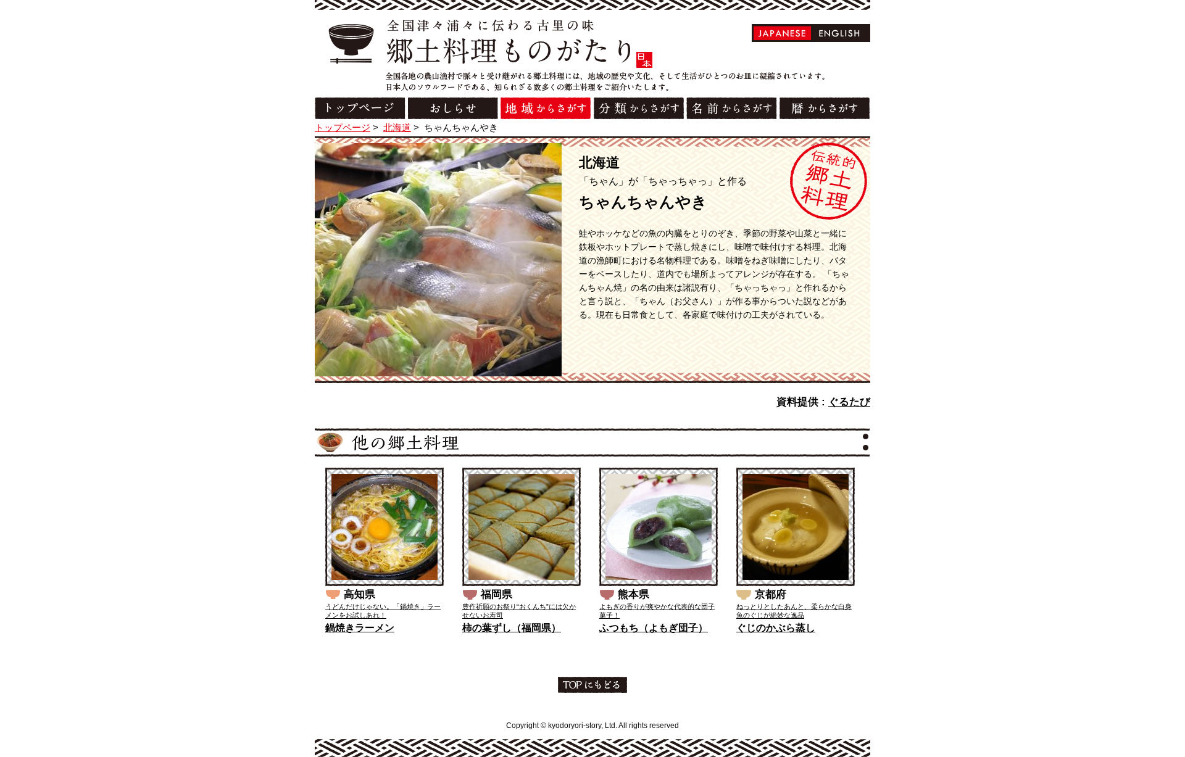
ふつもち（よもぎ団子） (653, 628)
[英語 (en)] (839, 33)
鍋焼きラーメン (359, 628)
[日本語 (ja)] (782, 33)
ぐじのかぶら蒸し (775, 628)
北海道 (397, 127)
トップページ (342, 127)
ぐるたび (849, 402)
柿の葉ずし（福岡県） (511, 628)
